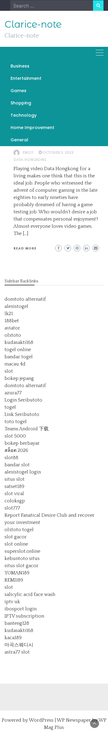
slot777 (12, 508)
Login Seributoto (23, 400)
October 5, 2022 (58, 153)
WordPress (41, 720)
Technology (23, 115)
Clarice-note (33, 24)
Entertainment (25, 78)
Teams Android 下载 (26, 429)
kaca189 (13, 637)
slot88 (11, 457)
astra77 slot (17, 652)
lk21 (8, 313)
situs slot (14, 479)
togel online (17, 349)
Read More (25, 248)
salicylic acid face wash (29, 594)
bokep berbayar (22, 443)
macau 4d (15, 364)
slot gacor (15, 537)
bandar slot (17, 465)
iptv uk (12, 601)
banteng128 (16, 623)
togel (10, 407)
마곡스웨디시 (18, 645)
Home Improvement (32, 128)
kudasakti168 (18, 342)
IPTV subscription (24, 616)
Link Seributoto (21, 414)
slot (8, 371)
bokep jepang (19, 378)
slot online (16, 544)
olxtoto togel (19, 529)
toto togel (15, 421)
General (19, 140)
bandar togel (18, 356)
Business (19, 66)
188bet (11, 320)
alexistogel (16, 306)
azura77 (13, 393)
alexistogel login (22, 472)
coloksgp (14, 501)
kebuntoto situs (22, 558)
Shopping (20, 103)
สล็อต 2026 (16, 450)
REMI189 (13, 580)
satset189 (14, 486)
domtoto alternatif (25, 299)
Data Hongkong (30, 160)
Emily (27, 153)
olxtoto (12, 335)
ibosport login (20, 609)
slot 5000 (15, 436)
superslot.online (22, 551)
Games (18, 91)
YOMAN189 (16, 573)
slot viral (14, 493)
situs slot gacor (21, 565)
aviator (12, 328)
